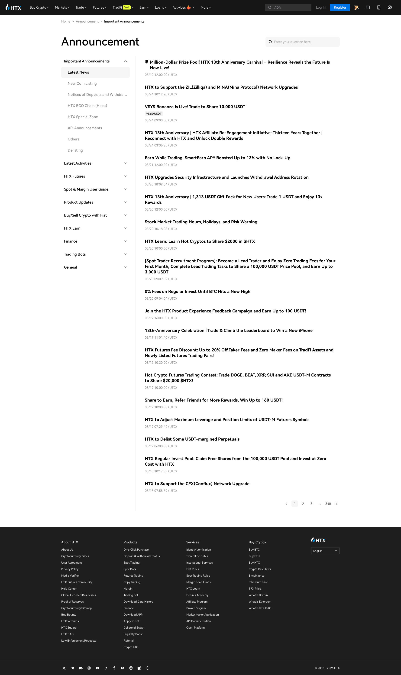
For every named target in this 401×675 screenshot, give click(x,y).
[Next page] (336, 503)
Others (73, 139)
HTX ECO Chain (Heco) (87, 106)
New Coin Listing (82, 83)
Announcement (87, 21)
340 (328, 504)
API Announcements (85, 128)
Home (65, 21)
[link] (154, 113)
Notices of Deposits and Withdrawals (99, 94)
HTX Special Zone (83, 117)
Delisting (75, 150)
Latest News (78, 72)
